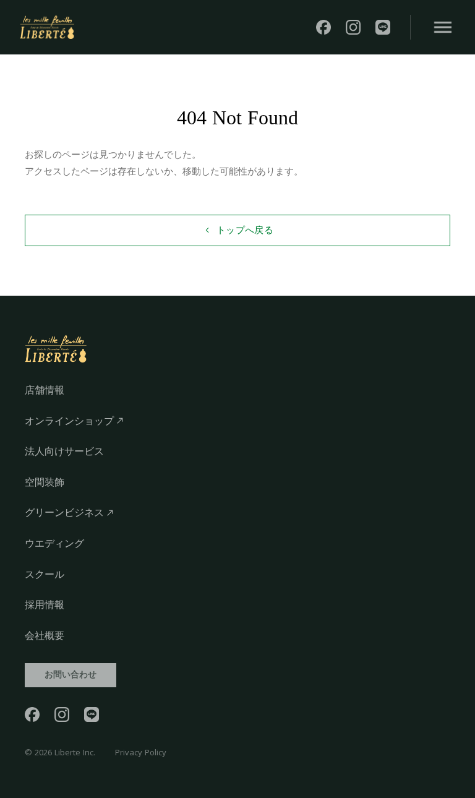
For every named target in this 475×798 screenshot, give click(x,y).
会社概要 (44, 635)
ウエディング (54, 543)
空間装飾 (44, 482)
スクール (44, 574)
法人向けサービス (64, 451)
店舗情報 (44, 390)
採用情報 (44, 604)
